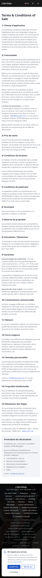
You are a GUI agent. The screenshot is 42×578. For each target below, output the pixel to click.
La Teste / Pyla (25, 545)
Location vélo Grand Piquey (21, 539)
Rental (33, 493)
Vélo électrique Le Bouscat (11, 534)
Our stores (11, 502)
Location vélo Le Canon (12, 513)
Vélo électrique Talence (28, 531)
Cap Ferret (16, 545)
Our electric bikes (11, 493)
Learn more (18, 562)
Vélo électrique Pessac (12, 531)
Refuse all (28, 567)
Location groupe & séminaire (25, 496)
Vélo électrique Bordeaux (28, 520)
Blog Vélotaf (11, 505)
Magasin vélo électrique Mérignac (20, 523)
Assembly (32, 499)
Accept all (13, 567)
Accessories (24, 493)
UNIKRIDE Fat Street (30, 513)
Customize (13, 572)
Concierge (8, 499)
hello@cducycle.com (18, 116)
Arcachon (36, 543)
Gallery (30, 502)
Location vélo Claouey (10, 507)
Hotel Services (20, 499)
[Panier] (33, 3)
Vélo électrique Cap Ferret (12, 537)
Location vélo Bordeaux (26, 505)
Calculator (21, 502)
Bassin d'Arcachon (25, 543)
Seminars (8, 496)
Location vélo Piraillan (11, 510)
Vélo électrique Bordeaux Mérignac (20, 526)
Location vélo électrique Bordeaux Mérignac (20, 528)
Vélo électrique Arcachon (29, 534)
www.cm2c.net (27, 431)
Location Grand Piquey (29, 507)
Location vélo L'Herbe (29, 510)
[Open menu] (38, 3)
